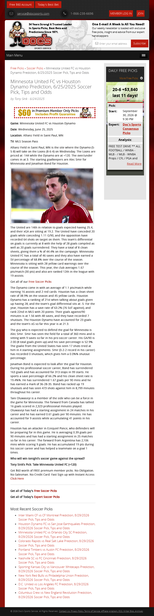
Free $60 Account (20, 4)
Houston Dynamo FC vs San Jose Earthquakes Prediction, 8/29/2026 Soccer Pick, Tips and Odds (56, 526)
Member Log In (121, 13)
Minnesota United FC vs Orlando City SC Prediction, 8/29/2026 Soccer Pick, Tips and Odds (52, 534)
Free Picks (17, 68)
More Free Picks (129, 78)
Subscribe (139, 43)
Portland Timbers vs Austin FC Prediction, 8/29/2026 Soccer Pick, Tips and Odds (53, 551)
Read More (134, 164)
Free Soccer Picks (40, 281)
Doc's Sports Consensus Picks (132, 128)
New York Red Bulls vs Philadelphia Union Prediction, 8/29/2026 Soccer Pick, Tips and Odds (53, 577)
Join (140, 13)
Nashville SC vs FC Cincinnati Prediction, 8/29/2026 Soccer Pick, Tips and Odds (52, 560)
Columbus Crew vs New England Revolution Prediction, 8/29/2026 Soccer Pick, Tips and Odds (55, 594)
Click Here (17, 478)
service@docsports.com (33, 13)
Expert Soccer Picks (47, 497)
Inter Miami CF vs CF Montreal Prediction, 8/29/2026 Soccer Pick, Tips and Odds (53, 517)
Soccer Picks (35, 68)
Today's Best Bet (48, 4)
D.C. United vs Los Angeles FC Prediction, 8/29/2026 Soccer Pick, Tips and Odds (53, 586)
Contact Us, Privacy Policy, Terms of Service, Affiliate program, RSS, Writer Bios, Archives (101, 611)
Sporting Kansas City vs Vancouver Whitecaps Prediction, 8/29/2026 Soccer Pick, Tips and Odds (56, 569)
